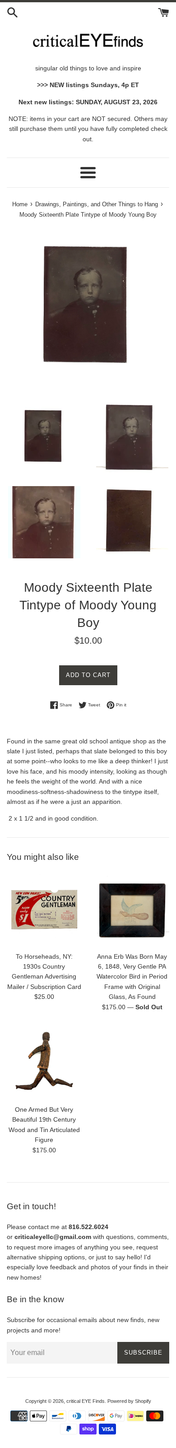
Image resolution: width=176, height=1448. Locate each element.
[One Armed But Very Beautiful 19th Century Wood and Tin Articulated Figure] (44, 1063)
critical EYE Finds (85, 1401)
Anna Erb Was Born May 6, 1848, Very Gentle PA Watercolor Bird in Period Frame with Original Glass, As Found (132, 977)
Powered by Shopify (129, 1401)
